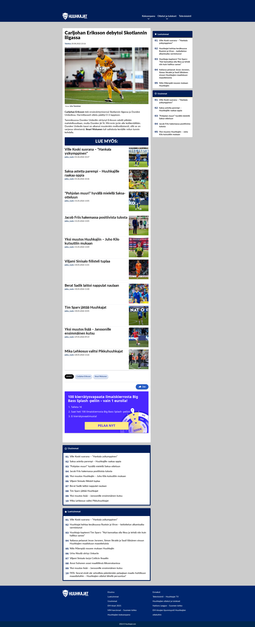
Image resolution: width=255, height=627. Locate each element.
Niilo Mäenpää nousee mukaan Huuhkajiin (92, 548)
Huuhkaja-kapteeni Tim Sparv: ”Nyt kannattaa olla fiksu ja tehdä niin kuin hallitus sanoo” (108, 534)
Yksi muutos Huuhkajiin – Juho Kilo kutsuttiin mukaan (98, 476)
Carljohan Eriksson (83, 376)
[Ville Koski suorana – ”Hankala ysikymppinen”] (138, 157)
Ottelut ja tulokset (167, 16)
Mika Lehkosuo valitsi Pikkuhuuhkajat (94, 351)
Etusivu (111, 592)
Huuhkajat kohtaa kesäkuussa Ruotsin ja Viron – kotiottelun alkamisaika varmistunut (107, 526)
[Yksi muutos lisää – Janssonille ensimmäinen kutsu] (138, 337)
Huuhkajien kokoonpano (119, 615)
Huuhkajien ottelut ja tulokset (166, 601)
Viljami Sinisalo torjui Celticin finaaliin (89, 558)
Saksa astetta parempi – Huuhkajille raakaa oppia (95, 461)
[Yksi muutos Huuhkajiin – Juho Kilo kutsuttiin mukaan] (138, 247)
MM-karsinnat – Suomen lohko (122, 610)
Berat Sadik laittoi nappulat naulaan (92, 285)
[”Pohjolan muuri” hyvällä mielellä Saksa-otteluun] (138, 201)
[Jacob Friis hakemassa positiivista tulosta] (138, 225)
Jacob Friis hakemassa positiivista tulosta (96, 217)
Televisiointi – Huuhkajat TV (166, 597)
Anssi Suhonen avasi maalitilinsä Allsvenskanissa (95, 563)
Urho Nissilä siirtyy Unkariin (84, 553)
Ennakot (156, 592)
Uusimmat (73, 448)
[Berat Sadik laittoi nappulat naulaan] (138, 293)
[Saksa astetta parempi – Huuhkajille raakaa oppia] (138, 179)
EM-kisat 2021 (114, 606)
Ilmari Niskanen (101, 376)
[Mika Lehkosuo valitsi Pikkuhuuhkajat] (138, 359)
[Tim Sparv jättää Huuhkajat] (138, 315)
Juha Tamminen (75, 106)
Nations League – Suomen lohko (167, 606)
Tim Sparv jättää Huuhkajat (85, 307)
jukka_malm (69, 157)
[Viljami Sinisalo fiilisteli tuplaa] (138, 269)
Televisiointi (185, 16)
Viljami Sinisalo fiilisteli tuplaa (87, 261)
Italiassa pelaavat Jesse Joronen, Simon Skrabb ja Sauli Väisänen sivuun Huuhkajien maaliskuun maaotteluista (107, 542)
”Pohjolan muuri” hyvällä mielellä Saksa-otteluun (95, 466)
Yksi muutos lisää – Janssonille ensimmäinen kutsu (96, 496)
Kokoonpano (148, 16)
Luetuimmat (74, 511)
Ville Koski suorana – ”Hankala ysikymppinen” (94, 456)
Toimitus (68, 44)
